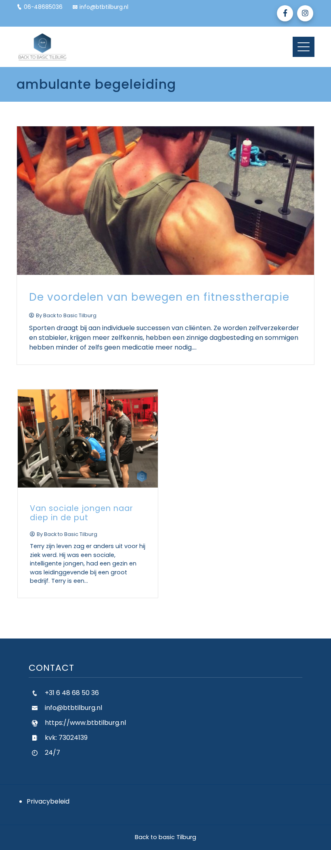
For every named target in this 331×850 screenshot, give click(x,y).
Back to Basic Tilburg (69, 315)
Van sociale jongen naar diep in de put (81, 513)
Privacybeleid (48, 801)
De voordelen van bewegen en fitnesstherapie (159, 297)
